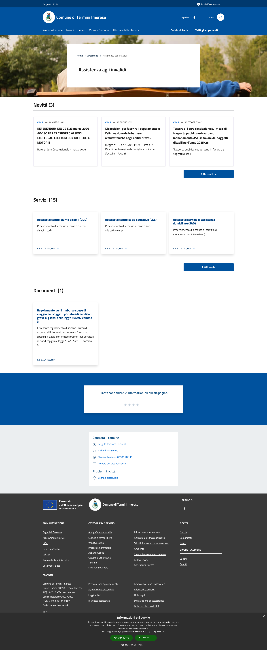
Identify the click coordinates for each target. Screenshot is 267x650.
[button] (133, 644)
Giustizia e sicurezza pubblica (149, 537)
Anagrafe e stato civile (100, 532)
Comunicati (186, 538)
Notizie (183, 532)
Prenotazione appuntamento (103, 584)
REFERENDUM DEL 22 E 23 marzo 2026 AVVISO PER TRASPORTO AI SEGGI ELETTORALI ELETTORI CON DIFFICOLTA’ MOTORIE (63, 135)
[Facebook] (193, 17)
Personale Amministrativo (56, 560)
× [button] (263, 616)
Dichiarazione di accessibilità (149, 600)
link (163, 631)
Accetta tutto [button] (121, 638)
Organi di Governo (52, 532)
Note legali (139, 595)
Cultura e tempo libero (100, 538)
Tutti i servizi (209, 267)
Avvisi (40, 122)
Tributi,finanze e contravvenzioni (151, 543)
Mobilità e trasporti (98, 567)
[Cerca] (220, 17)
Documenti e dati (52, 565)
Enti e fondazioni (51, 549)
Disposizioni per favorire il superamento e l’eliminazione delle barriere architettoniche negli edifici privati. (132, 133)
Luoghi (183, 559)
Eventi (183, 564)
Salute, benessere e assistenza (150, 554)
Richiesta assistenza (99, 600)
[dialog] (133, 631)
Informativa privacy (144, 589)
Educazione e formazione (147, 532)
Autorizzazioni (141, 560)
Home (80, 55)
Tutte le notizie (208, 174)
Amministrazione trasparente (149, 584)
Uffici (45, 543)
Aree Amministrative (54, 538)
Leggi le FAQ (94, 595)
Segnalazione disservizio (101, 589)
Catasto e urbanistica (99, 557)
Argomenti (92, 55)
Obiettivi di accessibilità (146, 606)
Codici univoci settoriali (55, 605)
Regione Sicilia (50, 4)
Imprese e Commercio (99, 548)
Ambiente (139, 549)
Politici (46, 554)
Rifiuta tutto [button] (146, 637)
